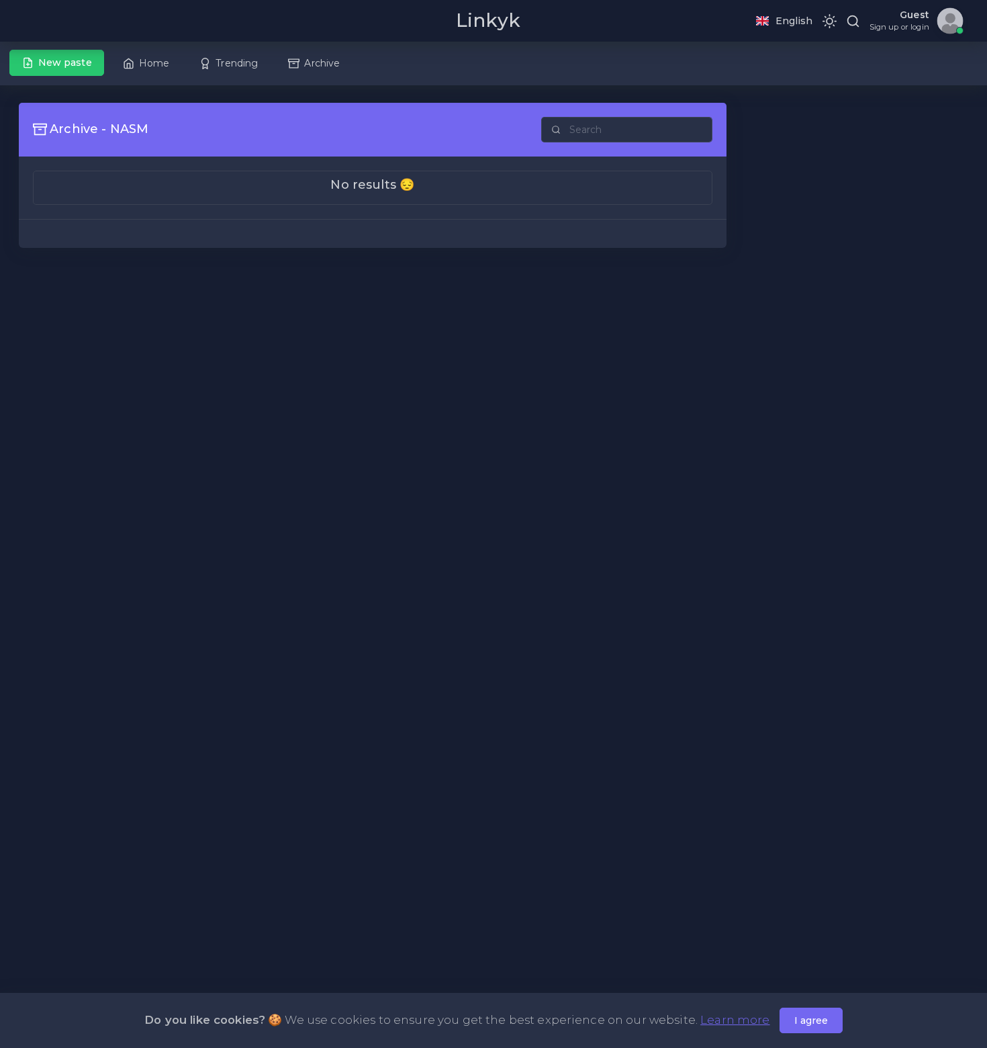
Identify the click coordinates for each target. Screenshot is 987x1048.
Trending (237, 63)
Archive (322, 63)
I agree (811, 1020)
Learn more (734, 1020)
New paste (65, 62)
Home (154, 63)
